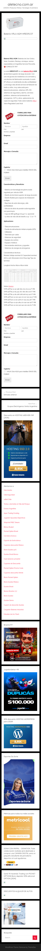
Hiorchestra (8, 490)
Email (6, 143)
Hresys (10, 286)
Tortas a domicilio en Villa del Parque (17, 504)
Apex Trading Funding (11, 513)
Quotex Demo (9, 600)
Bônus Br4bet (9, 527)
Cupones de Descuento (12, 563)
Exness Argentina (10, 509)
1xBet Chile (7, 499)
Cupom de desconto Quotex (14, 605)
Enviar (7, 178)
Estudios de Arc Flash (11, 614)
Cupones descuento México (14, 545)
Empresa (7, 135)
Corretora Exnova (10, 536)
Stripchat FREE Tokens (12, 522)
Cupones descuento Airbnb (13, 573)
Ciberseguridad (9, 495)
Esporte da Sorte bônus (12, 540)
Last (22, 129)
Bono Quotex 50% (10, 550)
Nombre (7, 123)
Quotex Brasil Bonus (11, 554)
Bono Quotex (8, 596)
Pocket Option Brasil (11, 531)
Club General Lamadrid (12, 559)
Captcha (7, 167)
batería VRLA (28, 71)
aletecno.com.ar (20, 4)
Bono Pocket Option (11, 577)
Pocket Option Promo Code (13, 568)
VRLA (34, 101)
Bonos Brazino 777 (10, 591)
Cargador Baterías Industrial (14, 610)
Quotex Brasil (8, 586)
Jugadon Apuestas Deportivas (14, 518)
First (5, 129)
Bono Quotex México (11, 582)
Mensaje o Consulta (11, 151)
